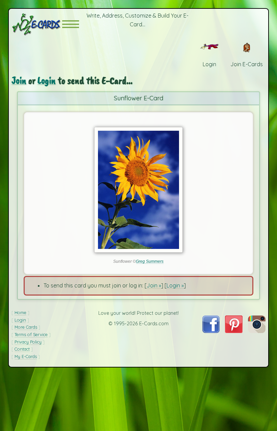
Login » (175, 285)
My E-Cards (26, 356)
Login (46, 80)
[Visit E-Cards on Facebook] (211, 331)
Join (18, 80)
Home (20, 312)
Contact (22, 349)
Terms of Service (31, 334)
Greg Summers (149, 261)
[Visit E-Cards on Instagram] (257, 331)
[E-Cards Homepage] (36, 24)
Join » (154, 285)
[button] (70, 24)
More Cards (26, 327)
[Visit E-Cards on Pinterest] (234, 331)
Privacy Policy (28, 342)
